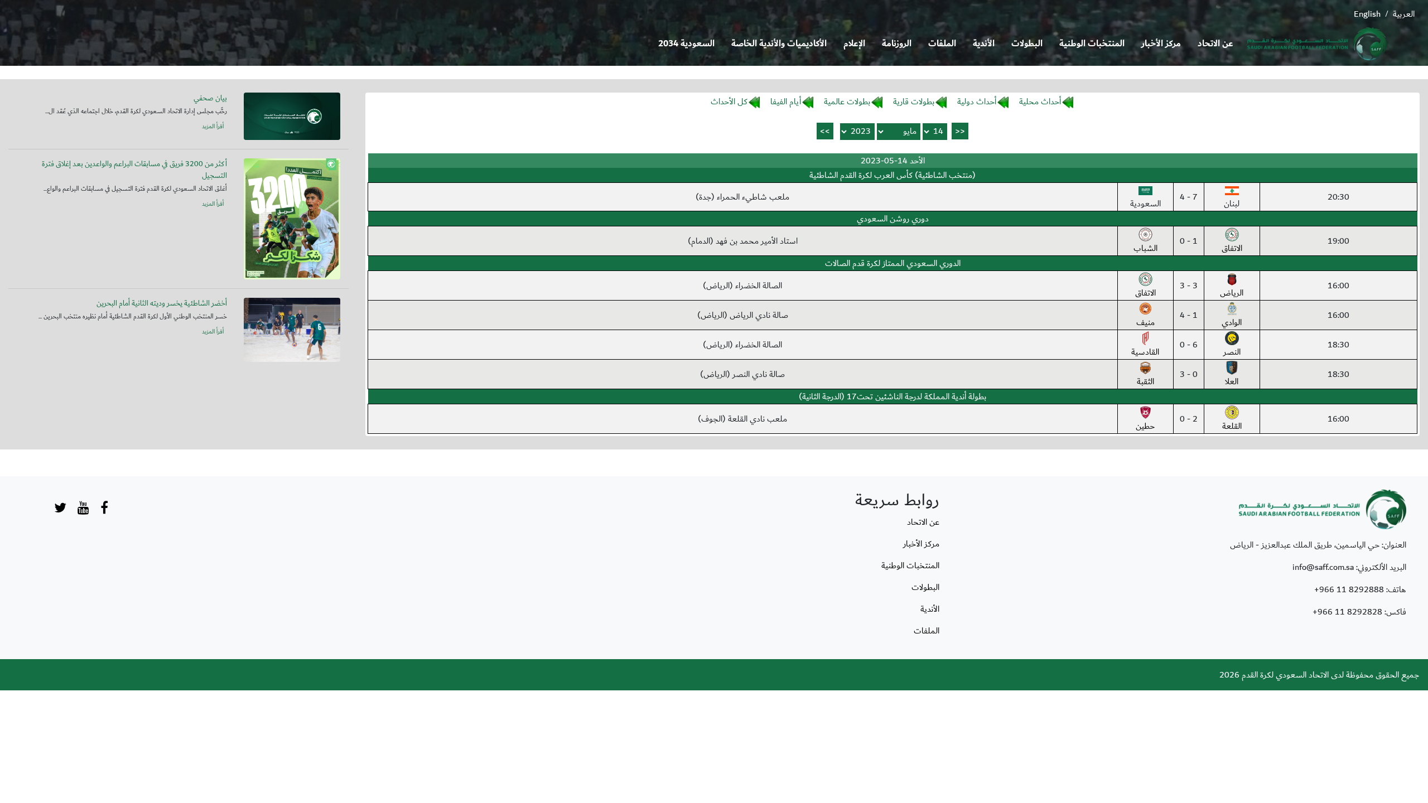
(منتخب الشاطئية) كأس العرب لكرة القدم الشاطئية (892, 175)
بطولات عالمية (847, 101)
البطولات (1027, 44)
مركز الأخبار (1161, 44)
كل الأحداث (729, 101)
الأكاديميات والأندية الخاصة (779, 44)
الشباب (1145, 248)
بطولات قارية (913, 101)
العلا (1231, 381)
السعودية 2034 (686, 44)
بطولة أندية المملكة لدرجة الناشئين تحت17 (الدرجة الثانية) (892, 396)
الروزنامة (896, 44)
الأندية (984, 44)
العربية (1404, 14)
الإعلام (854, 44)
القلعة (1232, 426)
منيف (1145, 322)
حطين (1145, 426)
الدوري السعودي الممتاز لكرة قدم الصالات (893, 263)
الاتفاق (1232, 248)
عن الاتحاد (1215, 44)
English (1367, 14)
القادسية (1145, 352)
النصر (1232, 352)
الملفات (942, 44)
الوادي (1232, 322)
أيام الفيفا (785, 101)
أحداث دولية (976, 101)
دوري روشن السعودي (893, 218)
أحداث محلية (1040, 101)
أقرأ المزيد (213, 127)
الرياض (1231, 293)
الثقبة (1145, 381)
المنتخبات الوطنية (1092, 44)
